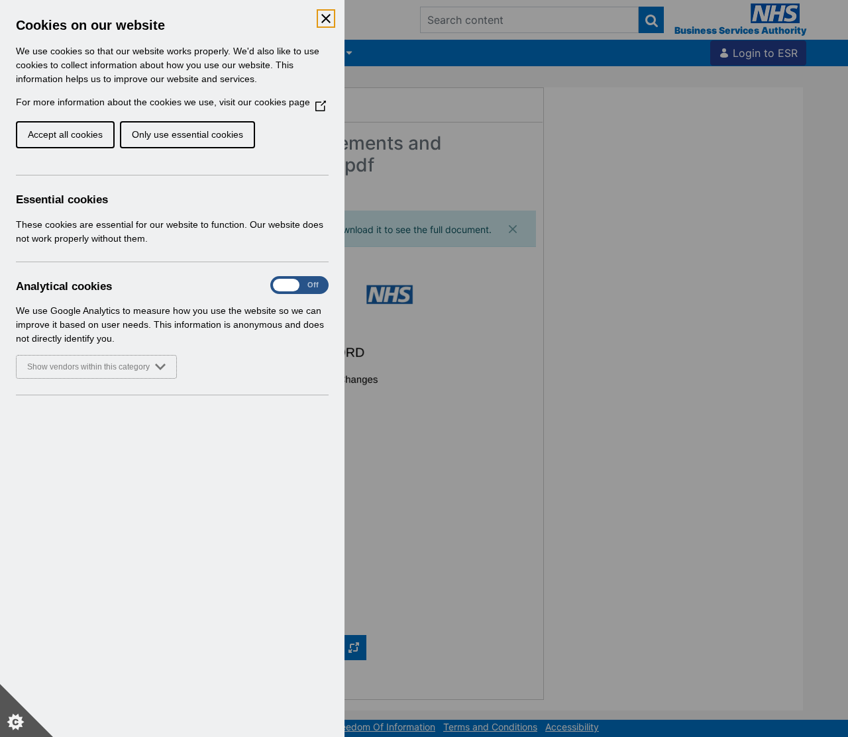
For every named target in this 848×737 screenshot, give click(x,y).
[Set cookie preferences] (26, 710)
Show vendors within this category (88, 366)
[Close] (326, 18)
